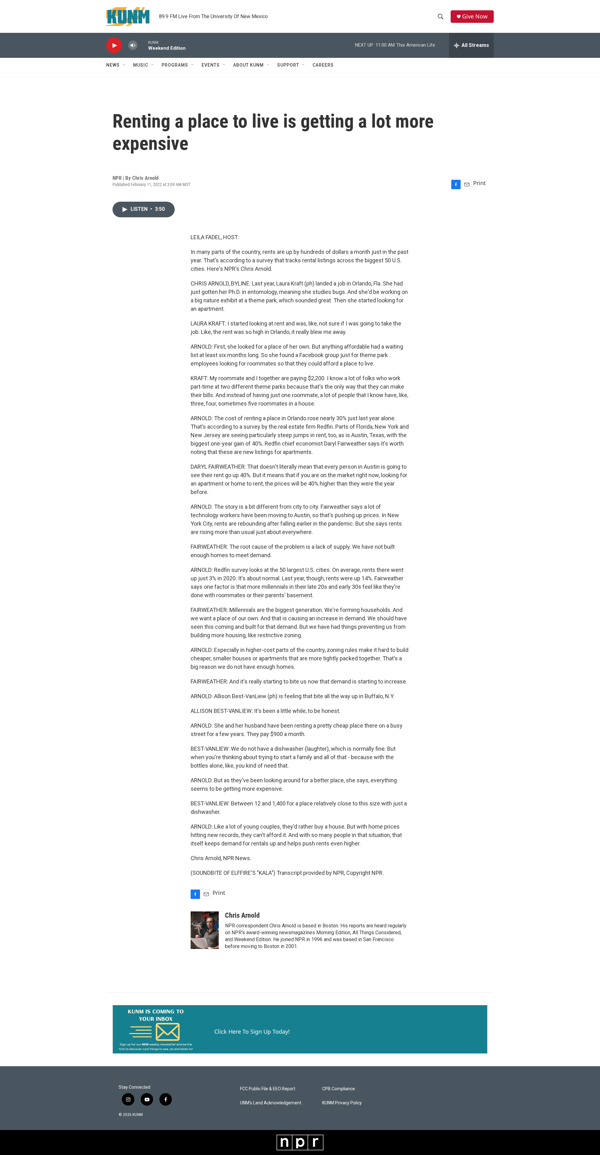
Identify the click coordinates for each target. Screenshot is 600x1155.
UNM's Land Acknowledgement (270, 1103)
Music (140, 65)
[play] (114, 45)
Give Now (475, 16)
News (113, 65)
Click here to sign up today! (252, 1031)
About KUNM (248, 65)
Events (211, 65)
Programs (175, 65)
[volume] (133, 45)
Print (479, 183)
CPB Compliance (338, 1089)
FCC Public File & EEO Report (267, 1089)
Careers (323, 65)
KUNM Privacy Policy (342, 1103)
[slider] (143, 45)
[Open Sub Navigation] (124, 65)
